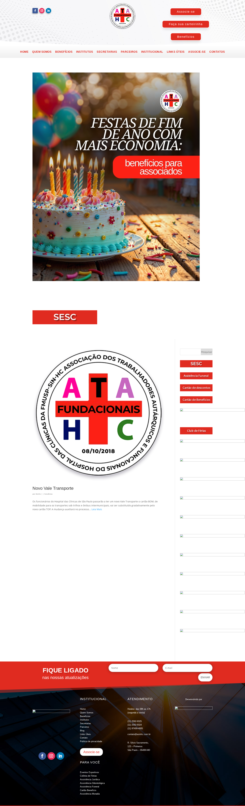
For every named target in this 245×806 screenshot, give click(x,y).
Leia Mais (97, 509)
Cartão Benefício (88, 790)
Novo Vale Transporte (53, 488)
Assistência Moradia (90, 794)
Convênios (48, 494)
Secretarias (107, 52)
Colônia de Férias (88, 776)
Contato (84, 737)
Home (24, 52)
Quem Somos (86, 712)
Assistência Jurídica (90, 779)
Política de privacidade (91, 741)
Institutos (84, 52)
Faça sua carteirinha (186, 24)
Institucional (152, 52)
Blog (82, 730)
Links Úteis (85, 734)
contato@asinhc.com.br (139, 734)
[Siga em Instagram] (41, 10)
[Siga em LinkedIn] (48, 10)
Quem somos (42, 52)
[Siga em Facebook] (35, 10)
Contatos (217, 52)
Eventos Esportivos (89, 772)
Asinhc (38, 494)
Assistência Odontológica (92, 783)
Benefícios (185, 36)
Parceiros (129, 52)
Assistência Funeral (89, 786)
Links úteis (176, 52)
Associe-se (186, 11)
